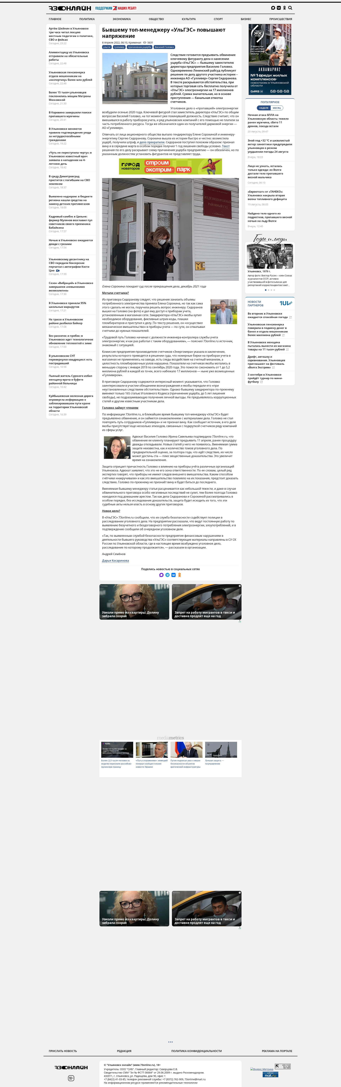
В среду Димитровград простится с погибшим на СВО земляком (69, 179)
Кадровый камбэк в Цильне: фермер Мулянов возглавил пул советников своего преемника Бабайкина (70, 222)
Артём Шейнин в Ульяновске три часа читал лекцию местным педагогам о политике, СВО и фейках (71, 34)
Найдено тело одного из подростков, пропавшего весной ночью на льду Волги (270, 217)
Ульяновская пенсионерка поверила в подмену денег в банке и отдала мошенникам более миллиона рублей (268, 330)
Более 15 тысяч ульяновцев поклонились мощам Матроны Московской (70, 96)
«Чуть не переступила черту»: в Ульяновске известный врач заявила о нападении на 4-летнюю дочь (70, 158)
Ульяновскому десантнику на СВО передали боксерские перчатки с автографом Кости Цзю (69, 264)
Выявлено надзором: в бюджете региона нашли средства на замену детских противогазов (71, 200)
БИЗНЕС (246, 19)
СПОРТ (218, 19)
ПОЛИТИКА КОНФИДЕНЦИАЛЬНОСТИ (196, 1051)
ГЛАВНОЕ (55, 19)
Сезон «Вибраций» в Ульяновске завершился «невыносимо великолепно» (71, 286)
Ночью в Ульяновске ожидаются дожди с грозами (71, 242)
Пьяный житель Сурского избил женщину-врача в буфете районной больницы (70, 379)
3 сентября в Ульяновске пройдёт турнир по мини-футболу (265, 378)
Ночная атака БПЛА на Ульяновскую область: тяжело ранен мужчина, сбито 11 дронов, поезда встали (268, 120)
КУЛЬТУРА (189, 19)
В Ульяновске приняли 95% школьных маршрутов (67, 304)
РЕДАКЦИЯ (124, 1051)
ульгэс (106, 47)
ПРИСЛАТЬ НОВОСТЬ (63, 1051)
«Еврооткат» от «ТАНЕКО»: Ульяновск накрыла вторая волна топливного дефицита (267, 195)
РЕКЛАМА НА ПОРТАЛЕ (277, 1051)
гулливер (119, 47)
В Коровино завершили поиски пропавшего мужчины (70, 114)
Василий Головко (164, 47)
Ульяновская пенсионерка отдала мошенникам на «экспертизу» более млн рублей (70, 75)
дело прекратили (152, 142)
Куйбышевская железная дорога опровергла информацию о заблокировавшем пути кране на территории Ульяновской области (71, 403)
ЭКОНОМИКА (122, 19)
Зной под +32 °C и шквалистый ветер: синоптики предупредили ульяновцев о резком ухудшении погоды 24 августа (270, 146)
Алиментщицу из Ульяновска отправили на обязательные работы (69, 55)
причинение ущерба (139, 47)
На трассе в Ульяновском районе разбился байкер (66, 321)
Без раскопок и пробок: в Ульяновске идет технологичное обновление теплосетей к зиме (71, 339)
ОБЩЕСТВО (156, 19)
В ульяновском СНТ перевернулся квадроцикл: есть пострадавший (70, 359)
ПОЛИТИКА (87, 19)
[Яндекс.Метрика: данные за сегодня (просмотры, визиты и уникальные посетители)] (261, 1069)
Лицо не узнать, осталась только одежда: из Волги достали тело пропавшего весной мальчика (265, 171)
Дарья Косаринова (115, 560)
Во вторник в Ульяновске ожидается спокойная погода (268, 315)
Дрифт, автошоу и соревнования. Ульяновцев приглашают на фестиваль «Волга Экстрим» (266, 362)
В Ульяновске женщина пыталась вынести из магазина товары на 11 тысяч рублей (269, 345)
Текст (226, 146)
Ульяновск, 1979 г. (259, 271)
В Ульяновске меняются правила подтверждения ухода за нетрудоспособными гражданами (70, 134)
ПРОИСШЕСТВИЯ (280, 19)
